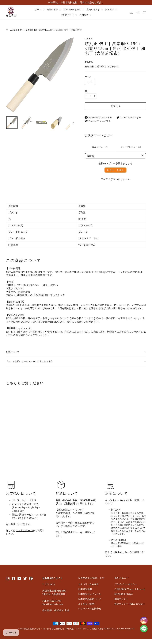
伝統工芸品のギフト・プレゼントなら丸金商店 (43, 629)
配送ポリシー (72, 532)
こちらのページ (24, 530)
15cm (90, 82)
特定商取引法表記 (123, 594)
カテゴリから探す (72, 9)
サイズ (88, 77)
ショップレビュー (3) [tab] (131, 147)
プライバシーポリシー (125, 584)
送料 (92, 66)
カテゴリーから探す (88, 584)
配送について (12, 352)
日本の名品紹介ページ (89, 599)
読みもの (110, 9)
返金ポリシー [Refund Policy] (129, 604)
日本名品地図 (85, 589)
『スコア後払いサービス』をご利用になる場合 (29, 361)
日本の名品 (53, 9)
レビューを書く (115, 170)
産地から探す (94, 9)
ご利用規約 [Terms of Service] (129, 589)
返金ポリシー (122, 552)
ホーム (38, 9)
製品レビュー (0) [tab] (100, 147)
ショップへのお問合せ (89, 608)
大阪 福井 (89, 39)
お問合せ (84, 15)
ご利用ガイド (68, 15)
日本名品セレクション (89, 594)
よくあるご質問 (86, 604)
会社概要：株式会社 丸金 (56, 610)
